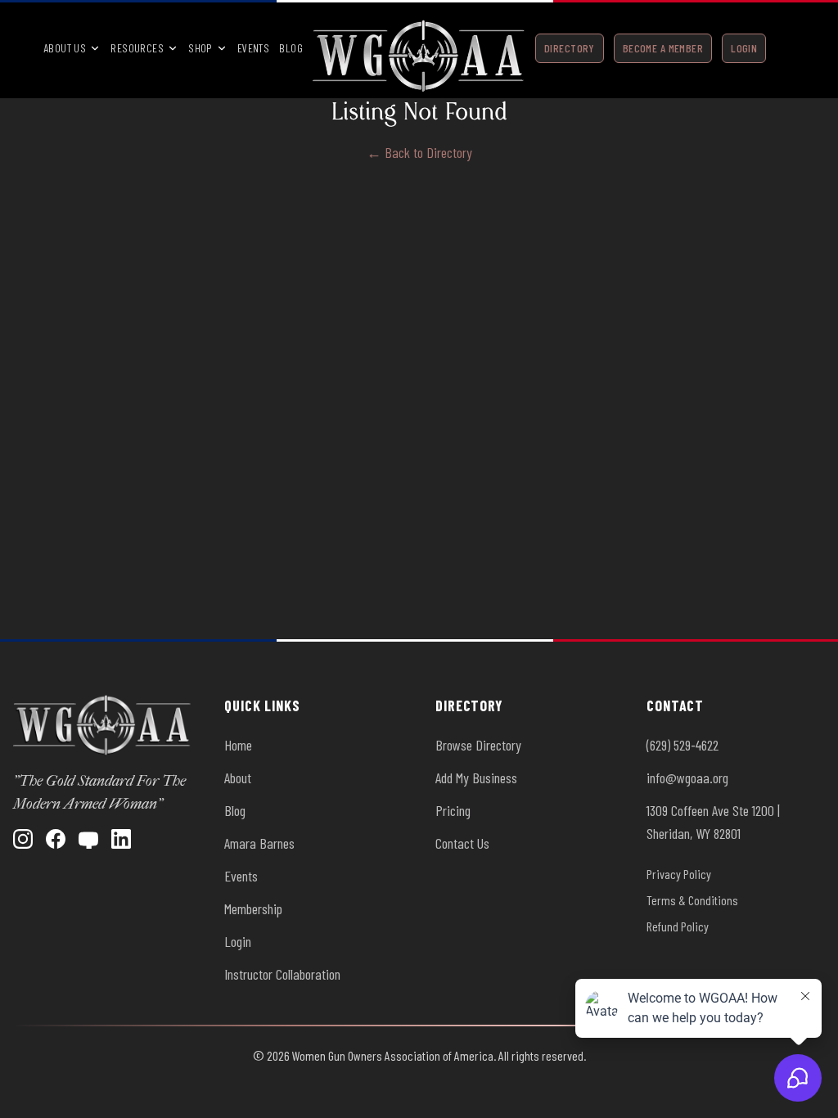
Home (238, 745)
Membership (253, 908)
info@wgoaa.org (687, 778)
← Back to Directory (419, 152)
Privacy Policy (679, 873)
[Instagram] (23, 839)
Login (744, 48)
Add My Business (476, 778)
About (237, 778)
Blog (291, 48)
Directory (569, 48)
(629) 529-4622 (683, 745)
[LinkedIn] (121, 839)
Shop (200, 48)
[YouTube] (88, 839)
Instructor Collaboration (282, 974)
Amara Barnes (259, 843)
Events (253, 48)
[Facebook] (55, 839)
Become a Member (663, 48)
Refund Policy (678, 926)
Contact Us (462, 843)
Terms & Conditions (692, 900)
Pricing (453, 810)
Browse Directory (478, 745)
